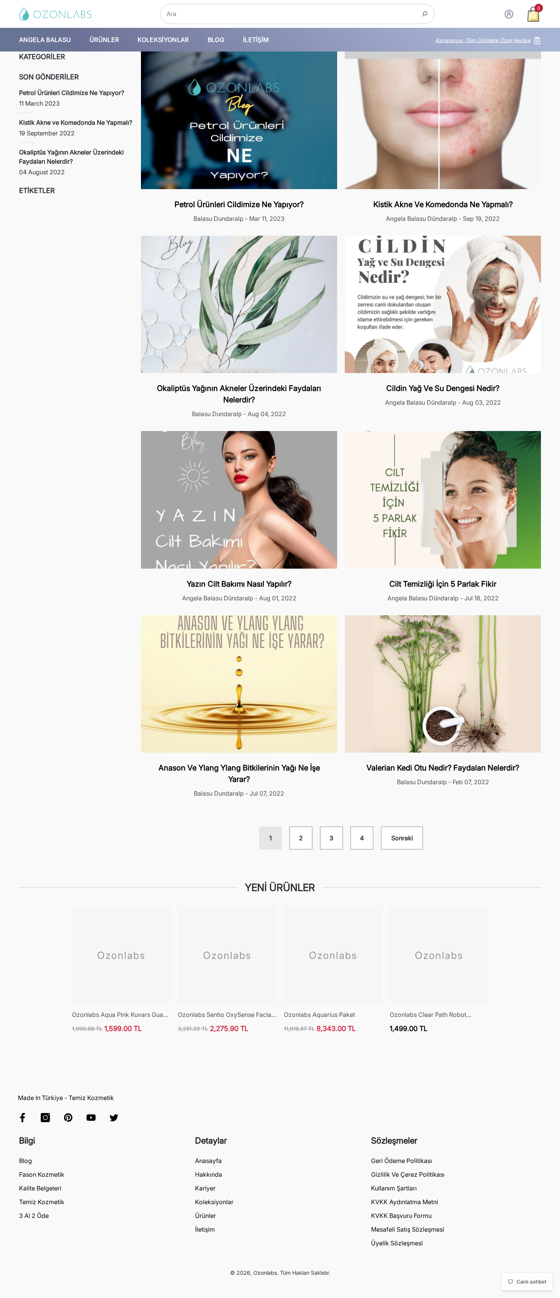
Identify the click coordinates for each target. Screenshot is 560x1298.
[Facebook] (22, 1117)
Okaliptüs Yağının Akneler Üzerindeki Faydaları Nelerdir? (239, 394)
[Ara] (297, 14)
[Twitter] (114, 1117)
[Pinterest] (68, 1117)
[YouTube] (91, 1117)
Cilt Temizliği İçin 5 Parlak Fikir (442, 584)
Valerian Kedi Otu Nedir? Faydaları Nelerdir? (442, 767)
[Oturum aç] (509, 14)
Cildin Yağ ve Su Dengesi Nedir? (442, 388)
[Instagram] (45, 1117)
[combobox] (289, 14)
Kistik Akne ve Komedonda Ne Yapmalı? (443, 204)
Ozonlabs (265, 1272)
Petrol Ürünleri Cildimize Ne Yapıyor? (239, 204)
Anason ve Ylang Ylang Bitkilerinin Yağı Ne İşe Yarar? (239, 773)
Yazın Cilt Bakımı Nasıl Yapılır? (239, 584)
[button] (533, 14)
